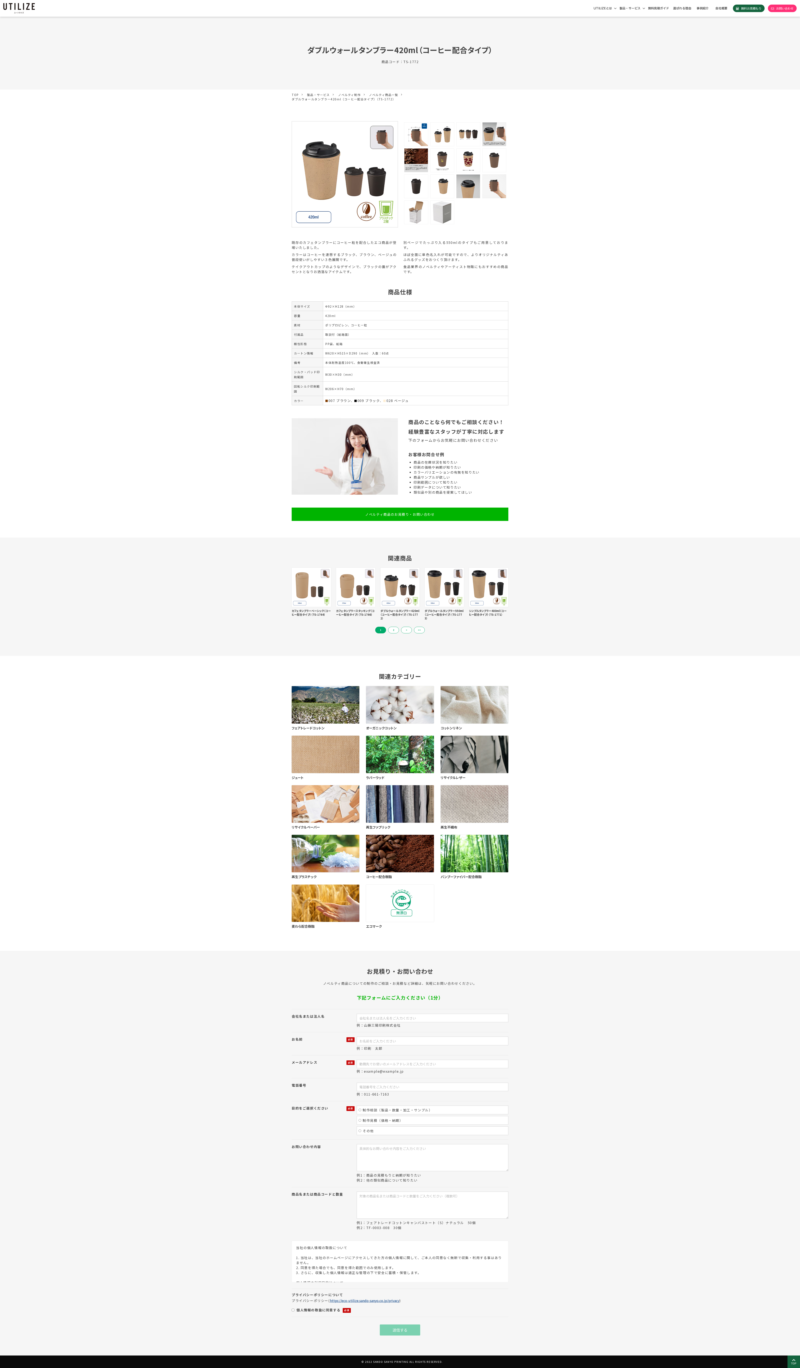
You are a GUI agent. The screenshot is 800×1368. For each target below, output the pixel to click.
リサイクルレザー (453, 777)
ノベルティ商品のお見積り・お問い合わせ (400, 514)
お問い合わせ (785, 8)
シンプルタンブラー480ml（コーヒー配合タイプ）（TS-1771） (488, 613)
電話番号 (299, 1085)
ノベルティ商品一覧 (383, 95)
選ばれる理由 (682, 8)
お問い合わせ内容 (306, 1146)
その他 (368, 1130)
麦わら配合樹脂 (303, 926)
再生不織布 (449, 827)
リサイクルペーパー (306, 827)
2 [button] (393, 630)
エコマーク (374, 926)
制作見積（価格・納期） (383, 1120)
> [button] (406, 630)
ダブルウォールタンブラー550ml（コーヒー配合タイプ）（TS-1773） (444, 614)
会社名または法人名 (308, 1016)
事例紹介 (703, 8)
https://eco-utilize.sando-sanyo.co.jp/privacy (364, 1300)
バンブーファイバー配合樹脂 (461, 876)
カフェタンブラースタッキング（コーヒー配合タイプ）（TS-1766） (355, 613)
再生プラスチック (304, 876)
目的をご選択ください (310, 1108)
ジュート (298, 777)
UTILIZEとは (603, 8)
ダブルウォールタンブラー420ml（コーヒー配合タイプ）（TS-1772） (399, 614)
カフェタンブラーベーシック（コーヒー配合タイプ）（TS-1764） (311, 613)
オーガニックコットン (381, 728)
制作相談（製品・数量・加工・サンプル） (397, 1109)
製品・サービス (630, 8)
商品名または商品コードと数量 (317, 1194)
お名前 (297, 1039)
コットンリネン (451, 728)
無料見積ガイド (658, 8)
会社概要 (721, 8)
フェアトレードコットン (308, 728)
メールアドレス (304, 1062)
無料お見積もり (751, 8)
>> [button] (419, 630)
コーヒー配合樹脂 (379, 876)
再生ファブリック (378, 827)
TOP (295, 95)
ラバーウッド (375, 777)
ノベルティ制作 (349, 95)
